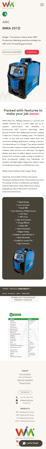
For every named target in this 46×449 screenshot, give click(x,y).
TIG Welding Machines (25, 418)
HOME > (6, 289)
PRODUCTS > (15, 289)
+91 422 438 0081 (26, 397)
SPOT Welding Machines (25, 421)
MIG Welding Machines (25, 415)
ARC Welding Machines (25, 412)
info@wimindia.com (26, 400)
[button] (20, 293)
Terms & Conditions (25, 380)
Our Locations (25, 374)
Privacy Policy (25, 383)
